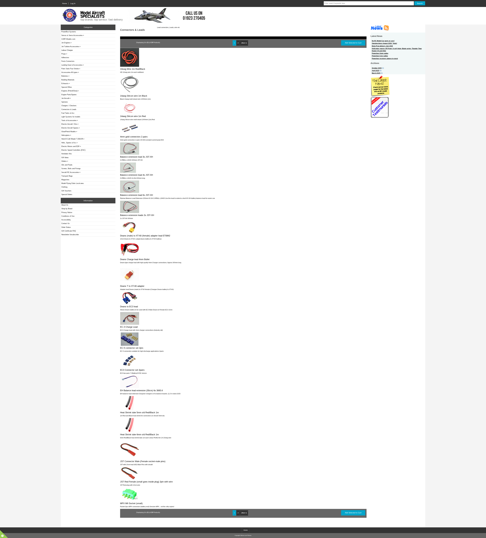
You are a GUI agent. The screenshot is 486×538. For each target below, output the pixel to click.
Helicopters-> (66, 135)
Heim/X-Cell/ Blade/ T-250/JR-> (72, 139)
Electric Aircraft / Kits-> (70, 124)
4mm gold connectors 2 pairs (134, 136)
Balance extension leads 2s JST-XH (137, 215)
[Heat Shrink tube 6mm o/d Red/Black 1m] (129, 432)
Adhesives (65, 57)
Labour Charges (67, 50)
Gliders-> (64, 161)
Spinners (64, 102)
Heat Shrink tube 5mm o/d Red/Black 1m (139, 412)
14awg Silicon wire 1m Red (133, 116)
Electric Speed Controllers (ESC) (73, 150)
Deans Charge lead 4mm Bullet (134, 259)
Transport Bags (67, 176)
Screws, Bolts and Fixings (71, 168)
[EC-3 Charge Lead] (129, 324)
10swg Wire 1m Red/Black (132, 69)
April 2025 (375, 70)
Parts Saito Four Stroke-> (70, 69)
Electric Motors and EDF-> (71, 146)
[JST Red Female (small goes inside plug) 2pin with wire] (129, 479)
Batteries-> (65, 76)
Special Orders (66, 194)
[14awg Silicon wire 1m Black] (129, 93)
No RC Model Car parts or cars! (383, 41)
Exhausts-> (65, 83)
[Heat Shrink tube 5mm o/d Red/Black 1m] (129, 410)
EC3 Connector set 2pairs (132, 370)
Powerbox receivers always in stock (385, 58)
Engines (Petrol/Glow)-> (70, 91)
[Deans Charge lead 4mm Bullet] (129, 256)
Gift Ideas (65, 157)
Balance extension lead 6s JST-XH (136, 195)
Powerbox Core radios (380, 56)
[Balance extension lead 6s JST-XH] (129, 192)
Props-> (64, 54)
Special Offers (66, 87)
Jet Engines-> (66, 43)
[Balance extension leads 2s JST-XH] (129, 212)
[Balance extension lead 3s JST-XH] (129, 154)
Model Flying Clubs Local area (72, 183)
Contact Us (65, 223)
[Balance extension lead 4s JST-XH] (128, 172)
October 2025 (377, 68)
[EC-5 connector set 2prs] (129, 345)
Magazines (65, 180)
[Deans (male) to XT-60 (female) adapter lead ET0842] (129, 233)
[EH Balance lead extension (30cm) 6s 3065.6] (129, 387)
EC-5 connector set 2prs (131, 348)
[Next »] (244, 43)
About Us (64, 205)
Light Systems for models (70, 117)
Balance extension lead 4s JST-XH (136, 175)
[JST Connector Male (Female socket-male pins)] (129, 458)
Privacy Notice (66, 212)
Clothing (64, 187)
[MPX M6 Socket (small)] (129, 500)
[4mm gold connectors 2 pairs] (129, 134)
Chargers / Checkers (68, 106)
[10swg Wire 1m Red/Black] (129, 66)
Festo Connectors (67, 61)
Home (64, 3)
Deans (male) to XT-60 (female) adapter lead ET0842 (145, 235)
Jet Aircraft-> (66, 98)
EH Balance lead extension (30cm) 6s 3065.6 (141, 390)
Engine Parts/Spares (69, 95)
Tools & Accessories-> (69, 120)
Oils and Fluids (66, 165)
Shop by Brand (66, 209)
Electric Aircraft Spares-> (70, 128)
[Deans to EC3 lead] (129, 304)
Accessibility (66, 220)
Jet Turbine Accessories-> (71, 46)
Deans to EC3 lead (129, 306)
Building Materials (67, 80)
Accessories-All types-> (70, 72)
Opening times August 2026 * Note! (384, 43)
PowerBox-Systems (68, 32)
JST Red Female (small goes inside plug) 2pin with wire (146, 481)
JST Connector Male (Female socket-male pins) (142, 461)
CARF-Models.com (68, 39)
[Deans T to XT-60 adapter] (129, 283)
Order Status (66, 227)
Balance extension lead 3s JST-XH (136, 157)
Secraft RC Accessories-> (70, 172)
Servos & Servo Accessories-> (72, 35)
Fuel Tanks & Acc (67, 113)
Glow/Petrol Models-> (69, 132)
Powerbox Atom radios (380, 53)
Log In (72, 3)
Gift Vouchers (66, 191)
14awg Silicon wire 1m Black (133, 96)
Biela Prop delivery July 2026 (382, 46)
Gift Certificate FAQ (68, 231)
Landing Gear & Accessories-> (72, 65)
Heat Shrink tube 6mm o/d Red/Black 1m (139, 434)
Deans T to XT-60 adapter (132, 286)
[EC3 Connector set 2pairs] (129, 367)
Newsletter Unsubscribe (70, 235)
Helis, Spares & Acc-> (69, 143)
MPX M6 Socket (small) (131, 503)
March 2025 (376, 73)
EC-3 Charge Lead (129, 327)
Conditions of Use (67, 216)
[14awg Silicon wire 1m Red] (129, 113)
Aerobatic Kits (66, 154)
